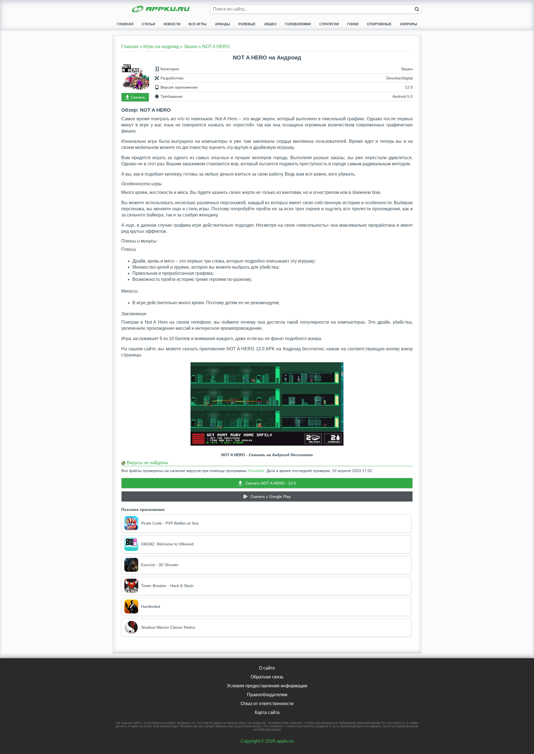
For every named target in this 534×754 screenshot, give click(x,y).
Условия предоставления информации (267, 685)
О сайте (267, 668)
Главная (125, 24)
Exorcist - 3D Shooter (160, 565)
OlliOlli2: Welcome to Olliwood (167, 544)
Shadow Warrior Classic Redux (168, 627)
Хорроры (408, 24)
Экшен (270, 24)
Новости (172, 24)
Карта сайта (267, 712)
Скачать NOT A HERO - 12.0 (270, 483)
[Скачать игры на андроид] (161, 9)
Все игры (198, 24)
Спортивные (379, 24)
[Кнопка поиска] (416, 9)
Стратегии (329, 24)
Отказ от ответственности (267, 703)
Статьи (148, 24)
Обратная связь (267, 677)
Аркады (222, 24)
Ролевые (247, 24)
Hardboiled (150, 606)
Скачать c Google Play (271, 496)
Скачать (138, 97)
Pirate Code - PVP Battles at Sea (170, 523)
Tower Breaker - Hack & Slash (167, 585)
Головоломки (298, 24)
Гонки (353, 24)
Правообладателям (267, 694)
